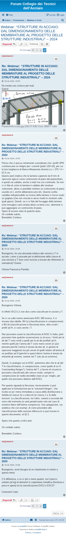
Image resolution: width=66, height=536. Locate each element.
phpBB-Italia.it (41, 529)
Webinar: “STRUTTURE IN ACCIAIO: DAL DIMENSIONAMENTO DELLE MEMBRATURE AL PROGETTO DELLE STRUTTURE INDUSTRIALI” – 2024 (32, 33)
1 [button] (36, 50)
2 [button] (40, 50)
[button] (33, 50)
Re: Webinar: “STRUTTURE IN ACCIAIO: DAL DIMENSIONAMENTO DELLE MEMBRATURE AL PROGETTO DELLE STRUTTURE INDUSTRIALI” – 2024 (30, 71)
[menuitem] (9, 15)
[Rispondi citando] (56, 59)
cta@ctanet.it (7, 56)
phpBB (23, 526)
